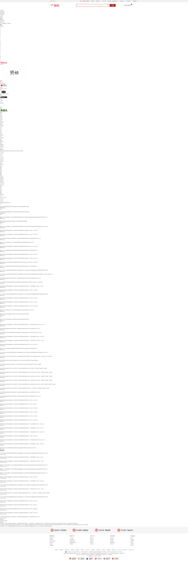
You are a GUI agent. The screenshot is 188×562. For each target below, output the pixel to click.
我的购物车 (129, 5)
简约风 (1, 116)
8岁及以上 (2, 158)
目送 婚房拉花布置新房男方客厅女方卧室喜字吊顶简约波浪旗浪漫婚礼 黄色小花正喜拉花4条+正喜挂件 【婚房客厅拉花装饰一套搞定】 (26, 372)
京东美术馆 (2, 20)
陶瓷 (1, 173)
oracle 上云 (37, 526)
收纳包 (1, 16)
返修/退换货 (112, 542)
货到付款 (91, 538)
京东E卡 (132, 542)
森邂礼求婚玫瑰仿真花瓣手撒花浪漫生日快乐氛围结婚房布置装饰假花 (13, 221)
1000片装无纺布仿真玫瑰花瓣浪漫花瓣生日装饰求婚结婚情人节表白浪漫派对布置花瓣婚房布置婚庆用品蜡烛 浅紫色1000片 (24, 294)
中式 (1, 120)
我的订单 (93, 1)
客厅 (1, 188)
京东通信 (132, 543)
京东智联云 (2, 524)
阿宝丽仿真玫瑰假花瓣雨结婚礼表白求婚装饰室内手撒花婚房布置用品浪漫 (14, 211)
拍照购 (41, 526)
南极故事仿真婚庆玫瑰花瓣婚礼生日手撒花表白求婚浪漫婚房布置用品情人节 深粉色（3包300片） (19, 258)
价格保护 (112, 539)
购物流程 (51, 538)
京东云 (99, 556)
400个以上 (2, 185)
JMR (63, 524)
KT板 (1, 148)
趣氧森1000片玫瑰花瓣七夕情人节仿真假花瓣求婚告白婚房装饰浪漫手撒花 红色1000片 (17, 309)
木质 (1, 165)
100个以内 (2, 182)
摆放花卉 (2, 181)
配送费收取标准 (73, 542)
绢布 (1, 170)
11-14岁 (1, 157)
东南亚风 (2, 121)
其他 (1, 142)
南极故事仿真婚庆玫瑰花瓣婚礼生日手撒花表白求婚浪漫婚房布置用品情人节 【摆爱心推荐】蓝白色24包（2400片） (23, 324)
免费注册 (87, 1)
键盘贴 (1, 18)
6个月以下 (2, 152)
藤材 (1, 174)
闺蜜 (1, 193)
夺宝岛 (131, 538)
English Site (124, 549)
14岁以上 (2, 160)
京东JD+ (132, 545)
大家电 (51, 543)
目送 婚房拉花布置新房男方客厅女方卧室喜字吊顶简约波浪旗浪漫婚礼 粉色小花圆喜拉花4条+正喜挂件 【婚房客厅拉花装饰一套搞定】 (26, 376)
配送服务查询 (72, 541)
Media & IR (131, 549)
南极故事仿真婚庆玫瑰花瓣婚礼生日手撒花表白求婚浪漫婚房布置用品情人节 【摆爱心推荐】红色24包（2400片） (22, 340)
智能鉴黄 (78, 524)
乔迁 (1, 127)
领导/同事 (2, 194)
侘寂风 (1, 123)
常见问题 (51, 542)
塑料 (1, 168)
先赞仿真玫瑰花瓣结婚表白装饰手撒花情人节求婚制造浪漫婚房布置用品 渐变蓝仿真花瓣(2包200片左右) (20, 238)
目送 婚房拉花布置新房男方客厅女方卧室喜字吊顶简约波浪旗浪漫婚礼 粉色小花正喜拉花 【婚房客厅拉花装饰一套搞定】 (23, 368)
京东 (59, 6)
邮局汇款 (91, 542)
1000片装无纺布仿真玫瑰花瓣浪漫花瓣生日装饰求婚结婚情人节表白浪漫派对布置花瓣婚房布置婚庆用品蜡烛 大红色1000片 (24, 352)
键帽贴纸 (2, 19)
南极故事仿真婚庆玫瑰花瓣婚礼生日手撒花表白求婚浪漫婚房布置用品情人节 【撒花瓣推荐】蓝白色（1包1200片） (22, 424)
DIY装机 (132, 539)
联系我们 (61, 549)
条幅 (1, 140)
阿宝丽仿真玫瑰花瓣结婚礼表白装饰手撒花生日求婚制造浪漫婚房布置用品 (14, 206)
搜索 (112, 5)
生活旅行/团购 (52, 541)
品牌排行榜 (2, 12)
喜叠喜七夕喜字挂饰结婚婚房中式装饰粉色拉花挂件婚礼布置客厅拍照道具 (14, 319)
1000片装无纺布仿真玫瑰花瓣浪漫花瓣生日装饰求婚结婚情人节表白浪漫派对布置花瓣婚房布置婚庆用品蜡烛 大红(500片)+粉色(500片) (26, 274)
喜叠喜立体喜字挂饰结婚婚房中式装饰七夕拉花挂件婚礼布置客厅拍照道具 (14, 313)
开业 (1, 128)
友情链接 (93, 549)
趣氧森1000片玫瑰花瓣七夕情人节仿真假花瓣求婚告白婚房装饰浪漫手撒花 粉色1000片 (17, 242)
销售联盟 (98, 549)
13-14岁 (1, 199)
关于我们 (56, 549)
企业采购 (109, 1)
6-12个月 (2, 153)
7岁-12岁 (2, 198)
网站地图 (50, 526)
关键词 (65, 524)
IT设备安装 (7, 524)
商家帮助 (77, 549)
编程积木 (2, 141)
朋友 (1, 192)
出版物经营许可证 (85, 553)
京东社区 (103, 549)
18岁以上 (2, 201)
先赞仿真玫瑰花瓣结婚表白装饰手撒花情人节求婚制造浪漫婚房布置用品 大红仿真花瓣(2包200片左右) (20, 392)
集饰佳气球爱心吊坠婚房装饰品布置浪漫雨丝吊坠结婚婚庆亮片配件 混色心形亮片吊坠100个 (18, 447)
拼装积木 (2, 144)
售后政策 (112, 538)
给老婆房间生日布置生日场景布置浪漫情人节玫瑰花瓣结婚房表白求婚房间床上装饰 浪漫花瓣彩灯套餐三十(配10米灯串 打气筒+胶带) (26, 356)
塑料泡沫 (2, 164)
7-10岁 (1, 156)
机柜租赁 (60, 524)
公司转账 (91, 543)
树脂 (1, 166)
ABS (1, 162)
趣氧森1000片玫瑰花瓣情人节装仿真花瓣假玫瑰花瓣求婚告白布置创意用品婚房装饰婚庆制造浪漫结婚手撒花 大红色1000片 (24, 226)
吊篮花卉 (2, 180)
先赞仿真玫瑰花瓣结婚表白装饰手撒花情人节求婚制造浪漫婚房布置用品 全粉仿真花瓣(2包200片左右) (20, 328)
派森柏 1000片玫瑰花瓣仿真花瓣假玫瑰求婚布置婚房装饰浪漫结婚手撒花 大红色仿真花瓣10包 (18, 266)
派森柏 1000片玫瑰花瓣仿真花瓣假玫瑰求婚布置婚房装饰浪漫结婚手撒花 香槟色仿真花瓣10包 (18, 348)
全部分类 (2, 10)
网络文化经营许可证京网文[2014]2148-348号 (99, 553)
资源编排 (68, 524)
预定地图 (37, 524)
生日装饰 (2, 146)
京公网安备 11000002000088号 (73, 551)
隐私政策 (114, 549)
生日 (1, 129)
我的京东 (98, 1)
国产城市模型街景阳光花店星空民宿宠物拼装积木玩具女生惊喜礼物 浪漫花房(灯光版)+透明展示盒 (19, 360)
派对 (1, 131)
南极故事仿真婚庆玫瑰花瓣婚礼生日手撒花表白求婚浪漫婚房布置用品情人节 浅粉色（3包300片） (19, 230)
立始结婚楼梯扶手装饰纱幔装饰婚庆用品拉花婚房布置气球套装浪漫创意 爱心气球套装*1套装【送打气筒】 (21, 332)
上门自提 (71, 538)
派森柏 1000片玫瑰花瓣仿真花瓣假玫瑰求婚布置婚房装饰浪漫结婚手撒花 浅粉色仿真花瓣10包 (18, 250)
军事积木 (2, 145)
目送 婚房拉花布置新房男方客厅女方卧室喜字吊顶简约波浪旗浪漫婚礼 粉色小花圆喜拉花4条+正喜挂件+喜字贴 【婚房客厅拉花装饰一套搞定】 (28, 384)
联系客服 (51, 545)
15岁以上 (2, 161)
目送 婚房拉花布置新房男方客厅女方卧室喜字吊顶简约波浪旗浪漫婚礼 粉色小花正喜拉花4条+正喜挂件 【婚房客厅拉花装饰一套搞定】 (26, 380)
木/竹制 (1, 176)
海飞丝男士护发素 (3, 520)
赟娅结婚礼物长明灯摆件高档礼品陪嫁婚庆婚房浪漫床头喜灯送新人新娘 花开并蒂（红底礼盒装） (19, 262)
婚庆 (1, 132)
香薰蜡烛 (4, 23)
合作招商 (72, 549)
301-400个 (2, 184)
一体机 (1, 15)
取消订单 (112, 543)
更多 (1, 113)
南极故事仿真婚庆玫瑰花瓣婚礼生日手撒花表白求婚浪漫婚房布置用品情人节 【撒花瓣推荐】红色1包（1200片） (22, 427)
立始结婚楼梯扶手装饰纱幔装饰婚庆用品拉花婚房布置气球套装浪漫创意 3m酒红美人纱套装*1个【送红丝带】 (21, 282)
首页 (1, 23)
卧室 (1, 190)
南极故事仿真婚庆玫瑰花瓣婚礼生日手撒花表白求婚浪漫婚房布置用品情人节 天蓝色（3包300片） (19, 298)
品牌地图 (56, 524)
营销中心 (82, 549)
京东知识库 (2, 11)
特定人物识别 (73, 524)
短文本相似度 (45, 526)
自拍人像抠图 (25, 526)
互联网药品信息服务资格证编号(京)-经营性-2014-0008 (99, 551)
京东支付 (95, 556)
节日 (1, 133)
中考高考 (2, 137)
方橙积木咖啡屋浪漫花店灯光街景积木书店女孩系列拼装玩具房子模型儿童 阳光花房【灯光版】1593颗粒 (20, 364)
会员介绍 (51, 539)
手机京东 (115, 1)
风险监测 (108, 549)
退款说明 (112, 541)
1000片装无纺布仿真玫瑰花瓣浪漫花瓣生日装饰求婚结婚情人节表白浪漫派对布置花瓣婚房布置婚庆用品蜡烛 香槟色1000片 (24, 270)
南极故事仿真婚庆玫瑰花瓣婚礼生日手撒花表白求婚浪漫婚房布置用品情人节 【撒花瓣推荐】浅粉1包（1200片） (22, 286)
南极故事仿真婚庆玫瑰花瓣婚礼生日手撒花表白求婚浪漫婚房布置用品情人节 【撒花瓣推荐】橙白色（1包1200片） (22, 431)
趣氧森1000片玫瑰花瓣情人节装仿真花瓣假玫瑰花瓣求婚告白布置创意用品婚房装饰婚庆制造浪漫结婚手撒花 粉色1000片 (24, 217)
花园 (1, 186)
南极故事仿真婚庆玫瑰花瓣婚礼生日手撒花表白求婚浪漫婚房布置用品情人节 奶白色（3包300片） (19, 234)
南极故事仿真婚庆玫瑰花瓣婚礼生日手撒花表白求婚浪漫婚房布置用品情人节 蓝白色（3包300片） (19, 246)
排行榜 (18, 526)
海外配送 (71, 543)
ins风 (1, 117)
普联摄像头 (2, 14)
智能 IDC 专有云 (21, 524)
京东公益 (119, 549)
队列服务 (26, 524)
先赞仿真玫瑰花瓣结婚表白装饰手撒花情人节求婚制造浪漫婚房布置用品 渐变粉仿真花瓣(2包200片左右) (20, 278)
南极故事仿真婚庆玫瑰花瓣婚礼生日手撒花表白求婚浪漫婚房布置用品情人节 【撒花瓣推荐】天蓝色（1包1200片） (22, 336)
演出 (1, 136)
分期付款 (91, 541)
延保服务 (132, 541)
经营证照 (110, 554)
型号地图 (49, 524)
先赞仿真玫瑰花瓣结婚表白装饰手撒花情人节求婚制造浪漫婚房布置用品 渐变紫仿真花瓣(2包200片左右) (20, 396)
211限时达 (72, 539)
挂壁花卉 (2, 178)
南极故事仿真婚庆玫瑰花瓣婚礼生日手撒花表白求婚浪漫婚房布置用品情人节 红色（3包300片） (19, 404)
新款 (29, 526)
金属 (1, 169)
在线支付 (91, 539)
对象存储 (52, 524)
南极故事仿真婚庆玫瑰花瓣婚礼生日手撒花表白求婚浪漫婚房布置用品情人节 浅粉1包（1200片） (19, 302)
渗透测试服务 (32, 526)
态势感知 (45, 524)
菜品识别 (41, 524)
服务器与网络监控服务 (13, 524)
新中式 (1, 124)
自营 (1, 209)
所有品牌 (2, 26)
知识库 (20, 526)
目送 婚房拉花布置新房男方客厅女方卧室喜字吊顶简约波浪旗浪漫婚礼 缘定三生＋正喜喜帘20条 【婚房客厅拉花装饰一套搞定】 (25, 388)
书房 (1, 189)
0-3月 (1, 195)
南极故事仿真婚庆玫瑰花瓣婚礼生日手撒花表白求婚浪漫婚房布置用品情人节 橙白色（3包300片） (19, 306)
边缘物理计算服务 (32, 524)
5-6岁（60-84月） (3, 197)
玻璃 (1, 172)
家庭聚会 (2, 135)
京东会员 (104, 1)
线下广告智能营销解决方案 (11, 526)
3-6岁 (1, 154)
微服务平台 (3, 526)
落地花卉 (2, 177)
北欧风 (1, 119)
